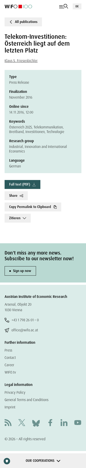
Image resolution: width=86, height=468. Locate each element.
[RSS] (8, 423)
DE (77, 6)
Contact (10, 357)
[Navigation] (63, 6)
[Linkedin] (64, 423)
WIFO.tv (10, 372)
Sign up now (22, 271)
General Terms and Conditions (26, 399)
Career (9, 365)
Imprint (10, 407)
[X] (21, 423)
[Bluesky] (36, 422)
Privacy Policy (15, 392)
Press (8, 350)
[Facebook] (50, 423)
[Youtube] (77, 423)
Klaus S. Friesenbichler (21, 60)
